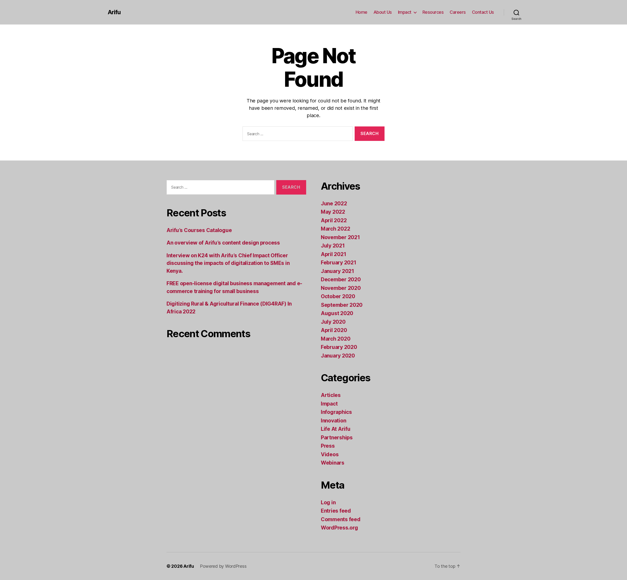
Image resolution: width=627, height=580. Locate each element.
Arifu (114, 12)
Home (361, 12)
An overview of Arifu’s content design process (223, 243)
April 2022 (334, 220)
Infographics (336, 412)
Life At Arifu (335, 429)
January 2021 (337, 271)
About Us (383, 12)
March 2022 (335, 229)
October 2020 (338, 296)
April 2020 (334, 330)
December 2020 (341, 279)
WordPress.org (339, 528)
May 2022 (333, 212)
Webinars (332, 463)
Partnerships (337, 437)
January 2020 (338, 356)
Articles (331, 395)
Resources (433, 12)
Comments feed (341, 519)
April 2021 (333, 254)
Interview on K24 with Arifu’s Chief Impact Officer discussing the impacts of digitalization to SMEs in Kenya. (228, 263)
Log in (328, 502)
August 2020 (337, 313)
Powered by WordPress (223, 566)
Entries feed (336, 511)
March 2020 (335, 339)
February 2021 (338, 262)
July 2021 (333, 246)
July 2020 (333, 322)
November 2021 (340, 237)
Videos (329, 454)
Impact (404, 12)
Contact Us (483, 12)
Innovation (333, 421)
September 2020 (341, 305)
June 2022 (334, 203)
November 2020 (341, 288)
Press (328, 446)
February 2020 (339, 347)
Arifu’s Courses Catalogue (199, 230)
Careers (458, 12)
